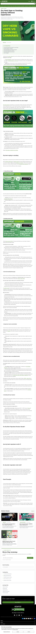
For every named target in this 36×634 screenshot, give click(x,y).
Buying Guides (5, 588)
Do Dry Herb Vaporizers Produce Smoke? (10, 49)
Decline (29, 631)
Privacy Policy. (15, 629)
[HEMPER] (5, 1)
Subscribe (30, 557)
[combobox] (18, 4)
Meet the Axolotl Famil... (7, 575)
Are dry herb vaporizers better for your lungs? (11, 47)
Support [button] (2, 620)
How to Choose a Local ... (7, 578)
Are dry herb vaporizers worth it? (9, 50)
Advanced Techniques (6, 591)
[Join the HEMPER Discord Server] (18, 610)
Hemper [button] (2, 622)
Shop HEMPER (17, 602)
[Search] (35, 4)
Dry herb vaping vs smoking (8, 48)
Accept (18, 631)
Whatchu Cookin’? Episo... (8, 580)
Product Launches (5, 592)
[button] (1, 1)
